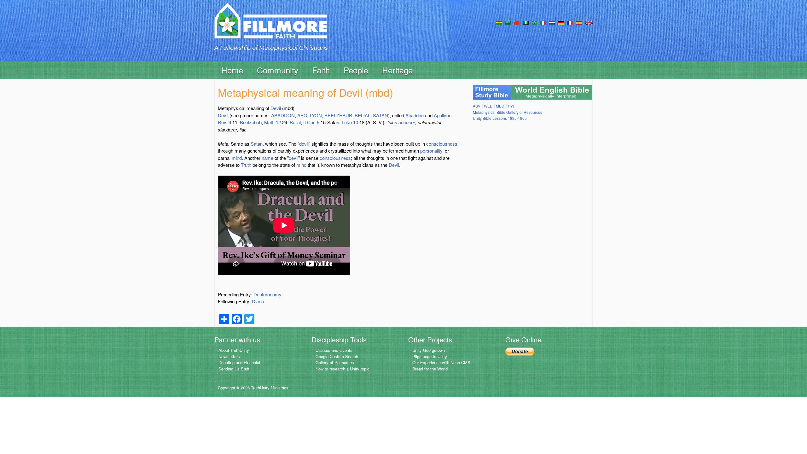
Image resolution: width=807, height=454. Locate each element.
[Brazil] (534, 22)
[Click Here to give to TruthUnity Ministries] (519, 351)
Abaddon (414, 115)
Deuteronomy (267, 294)
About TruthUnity (233, 350)
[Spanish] (579, 22)
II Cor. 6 (311, 122)
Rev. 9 (224, 122)
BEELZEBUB (338, 115)
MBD (500, 105)
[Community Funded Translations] (589, 22)
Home (232, 70)
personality (431, 150)
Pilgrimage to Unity (429, 356)
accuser (406, 122)
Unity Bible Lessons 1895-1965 (500, 118)
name (267, 157)
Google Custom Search (337, 356)
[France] (570, 22)
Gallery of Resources (335, 362)
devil (304, 143)
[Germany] (561, 22)
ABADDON (283, 115)
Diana (258, 301)
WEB (488, 105)
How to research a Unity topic (342, 369)
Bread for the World (430, 369)
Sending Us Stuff (233, 369)
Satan (257, 143)
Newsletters (229, 356)
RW (511, 105)
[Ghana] (499, 22)
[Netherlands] (552, 22)
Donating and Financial (239, 362)
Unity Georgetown (428, 350)
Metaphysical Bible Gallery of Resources (507, 112)
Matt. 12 (272, 122)
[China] (517, 22)
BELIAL (362, 115)
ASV (476, 105)
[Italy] (543, 22)
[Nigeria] (526, 22)
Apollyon (442, 115)
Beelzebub (251, 122)
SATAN (380, 115)
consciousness (441, 143)
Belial (295, 122)
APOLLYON (309, 115)
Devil (275, 108)
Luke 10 (350, 122)
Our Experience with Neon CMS (441, 362)
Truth (246, 164)
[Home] (270, 26)
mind (237, 157)
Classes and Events (334, 350)
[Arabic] (508, 22)
